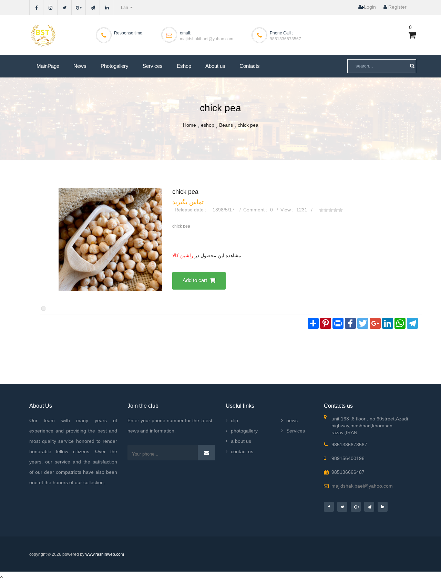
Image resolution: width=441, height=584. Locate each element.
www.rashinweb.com (104, 554)
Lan (125, 7)
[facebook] (36, 7)
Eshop (184, 66)
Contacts (249, 66)
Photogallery (115, 66)
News (79, 66)
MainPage (48, 66)
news (292, 420)
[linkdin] (107, 7)
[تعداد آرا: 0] (321, 210)
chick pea (248, 125)
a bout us (241, 441)
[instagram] (50, 7)
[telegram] (93, 7)
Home (189, 125)
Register (397, 7)
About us (215, 66)
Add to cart (195, 280)
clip (234, 420)
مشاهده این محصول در (206, 255)
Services (153, 66)
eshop (207, 125)
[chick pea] (110, 239)
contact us (242, 451)
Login (370, 7)
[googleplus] (79, 7)
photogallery (244, 431)
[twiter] (65, 7)
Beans (226, 125)
